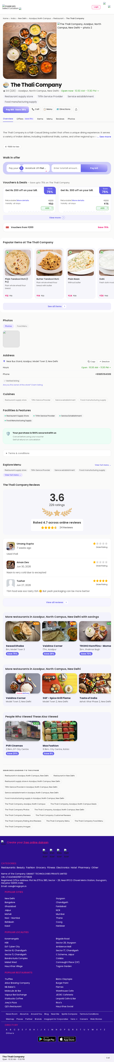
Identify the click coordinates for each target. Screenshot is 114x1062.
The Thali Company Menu (58, 821)
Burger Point (62, 983)
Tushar (21, 581)
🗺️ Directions (63, 109)
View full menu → (103, 465)
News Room (12, 1014)
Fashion (30, 867)
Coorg (59, 922)
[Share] (76, 109)
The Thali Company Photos (17, 809)
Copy (92, 361)
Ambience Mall (63, 946)
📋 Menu (47, 109)
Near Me (55, 1014)
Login (96, 7)
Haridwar (60, 926)
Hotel (74, 867)
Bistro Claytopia (64, 979)
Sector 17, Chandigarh (67, 950)
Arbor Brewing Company (17, 983)
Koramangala (12, 938)
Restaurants (8, 867)
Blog (46, 1014)
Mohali (8, 914)
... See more (104, 136)
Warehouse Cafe (65, 990)
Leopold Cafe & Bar (66, 998)
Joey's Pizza (11, 1002)
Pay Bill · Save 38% (16, 109)
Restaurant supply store (15, 400)
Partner (29, 1019)
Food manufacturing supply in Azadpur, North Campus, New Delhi (34, 798)
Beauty (21, 867)
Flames (59, 987)
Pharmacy (84, 867)
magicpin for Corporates (56, 1019)
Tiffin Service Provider (40, 400)
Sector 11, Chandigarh (16, 954)
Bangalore (10, 902)
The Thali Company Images (17, 826)
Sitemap (10, 1019)
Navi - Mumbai (12, 918)
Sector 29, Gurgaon (66, 942)
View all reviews (54, 602)
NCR (58, 910)
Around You (36, 1014)
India (13, 18)
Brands (38, 1019)
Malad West (11, 962)
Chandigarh (62, 902)
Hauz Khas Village (14, 966)
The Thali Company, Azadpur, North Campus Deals (73, 804)
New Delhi (22, 18)
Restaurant (58, 18)
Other (94, 867)
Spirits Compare (69, 1014)
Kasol (7, 926)
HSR (6, 942)
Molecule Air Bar (13, 990)
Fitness (51, 867)
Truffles (9, 979)
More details (23, 200)
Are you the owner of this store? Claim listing (23, 385)
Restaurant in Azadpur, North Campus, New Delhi (27, 775)
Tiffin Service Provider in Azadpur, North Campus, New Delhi (31, 787)
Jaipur (8, 910)
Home (5, 18)
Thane (59, 918)
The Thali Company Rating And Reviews (23, 821)
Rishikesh (9, 922)
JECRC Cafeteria (64, 994)
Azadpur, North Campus (40, 18)
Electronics (62, 867)
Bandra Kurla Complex (16, 958)
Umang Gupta (25, 543)
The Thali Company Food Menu (89, 821)
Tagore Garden (64, 966)
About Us (24, 1014)
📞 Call (35, 109)
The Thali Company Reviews (18, 815)
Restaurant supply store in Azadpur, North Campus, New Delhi (32, 781)
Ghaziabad (10, 906)
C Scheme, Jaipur (65, 954)
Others (10, 1033)
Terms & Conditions (89, 1014)
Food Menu (22, 326)
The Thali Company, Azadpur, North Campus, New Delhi (59, 809)
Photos (8, 326)
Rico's (59, 1002)
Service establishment (65, 400)
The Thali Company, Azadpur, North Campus (25, 804)
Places (19, 1019)
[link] (18, 273)
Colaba (59, 958)
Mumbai (60, 914)
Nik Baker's (10, 987)
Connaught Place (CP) (68, 962)
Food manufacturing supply (93, 400)
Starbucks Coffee (14, 998)
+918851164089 (103, 374)
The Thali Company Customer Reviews (53, 815)
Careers (84, 1019)
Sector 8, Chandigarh (16, 950)
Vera (73, 1019)
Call (108, 1057)
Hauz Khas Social (64, 1006)
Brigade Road (62, 938)
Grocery (41, 867)
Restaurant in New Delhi (64, 775)
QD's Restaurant (13, 1006)
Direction (106, 361)
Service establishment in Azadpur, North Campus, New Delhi (31, 792)
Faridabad (61, 906)
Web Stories (96, 1019)
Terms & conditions (18, 453)
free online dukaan (36, 842)
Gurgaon (60, 898)
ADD (49, 208)
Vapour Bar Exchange (16, 994)
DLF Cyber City (12, 946)
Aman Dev (23, 562)
